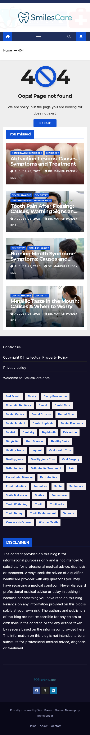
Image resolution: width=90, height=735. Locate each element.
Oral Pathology (39, 248)
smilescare (59, 495)
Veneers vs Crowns (18, 522)
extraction (70, 432)
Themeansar (44, 715)
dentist (10, 432)
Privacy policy (14, 368)
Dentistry (52, 153)
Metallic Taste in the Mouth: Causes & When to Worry (44, 303)
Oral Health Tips (60, 450)
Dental (43, 405)
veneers (68, 513)
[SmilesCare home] (7, 36)
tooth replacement (43, 513)
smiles (39, 495)
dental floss (66, 414)
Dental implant (15, 423)
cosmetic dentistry (18, 405)
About (44, 725)
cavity (32, 396)
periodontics (48, 477)
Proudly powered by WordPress (31, 710)
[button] (69, 36)
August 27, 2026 (27, 266)
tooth (38, 504)
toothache (57, 504)
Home (7, 50)
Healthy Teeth (15, 450)
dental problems (72, 423)
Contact (56, 725)
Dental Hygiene (21, 195)
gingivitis (12, 441)
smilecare (76, 486)
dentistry (29, 432)
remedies (40, 486)
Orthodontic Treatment (46, 468)
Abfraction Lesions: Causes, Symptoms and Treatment (43, 161)
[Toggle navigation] (38, 36)
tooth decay (14, 513)
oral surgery (70, 459)
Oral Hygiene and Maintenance (31, 200)
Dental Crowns (41, 414)
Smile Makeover (16, 495)
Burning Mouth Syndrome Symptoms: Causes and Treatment (42, 259)
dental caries (15, 414)
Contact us (12, 347)
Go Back (45, 123)
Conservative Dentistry (27, 153)
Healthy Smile (60, 441)
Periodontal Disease (19, 477)
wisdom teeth (48, 522)
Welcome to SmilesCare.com (26, 378)
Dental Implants (43, 423)
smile (58, 486)
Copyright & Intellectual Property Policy (35, 357)
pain (72, 468)
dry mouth (49, 432)
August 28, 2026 (28, 171)
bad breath (13, 396)
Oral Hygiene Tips (43, 459)
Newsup (70, 710)
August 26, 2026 (28, 313)
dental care (62, 405)
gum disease (35, 441)
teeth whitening (16, 504)
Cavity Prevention (55, 396)
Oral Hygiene (14, 459)
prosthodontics (16, 486)
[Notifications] (81, 36)
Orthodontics (14, 468)
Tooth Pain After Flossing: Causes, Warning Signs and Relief (43, 211)
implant (37, 450)
